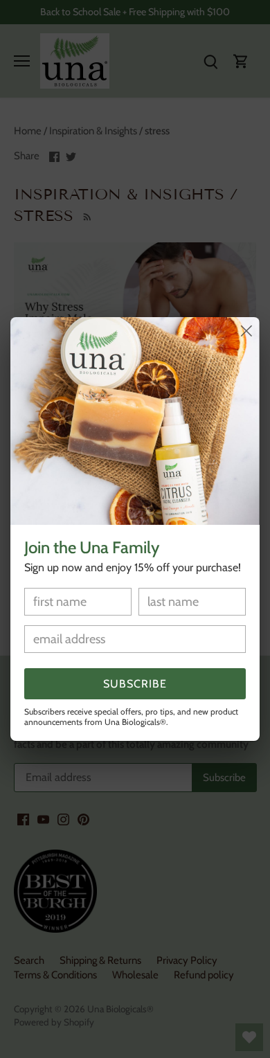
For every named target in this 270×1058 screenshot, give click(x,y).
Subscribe (135, 683)
